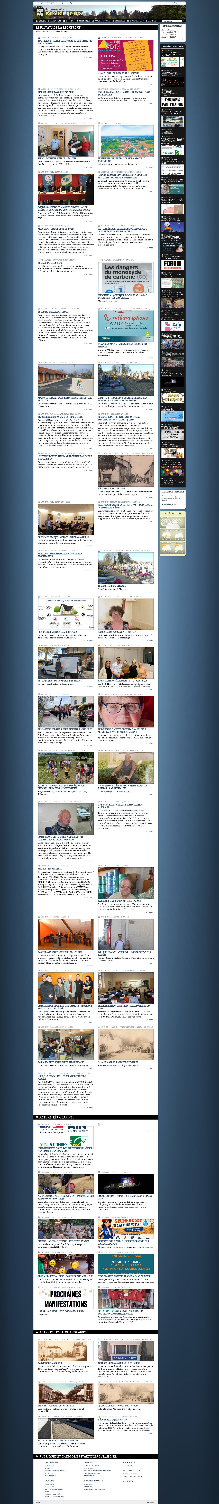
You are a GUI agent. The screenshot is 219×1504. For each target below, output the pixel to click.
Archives (152, 21)
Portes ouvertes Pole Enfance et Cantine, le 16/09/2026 (171, 54)
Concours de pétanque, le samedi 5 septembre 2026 (171, 113)
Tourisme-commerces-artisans (55, 1471)
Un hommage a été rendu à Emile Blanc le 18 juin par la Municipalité (124, 787)
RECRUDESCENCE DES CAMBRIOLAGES (57, 632)
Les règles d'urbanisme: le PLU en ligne (60, 417)
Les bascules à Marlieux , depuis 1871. (119, 1363)
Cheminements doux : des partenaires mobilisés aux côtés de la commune (66, 1149)
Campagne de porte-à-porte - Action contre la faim (172, 161)
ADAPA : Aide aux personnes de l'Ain (118, 73)
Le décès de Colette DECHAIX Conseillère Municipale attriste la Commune (122, 730)
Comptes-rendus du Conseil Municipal (170, 427)
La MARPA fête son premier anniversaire (61, 1062)
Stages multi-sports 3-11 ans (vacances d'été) (124, 1276)
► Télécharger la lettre (170, 504)
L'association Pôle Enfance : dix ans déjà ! (122, 680)
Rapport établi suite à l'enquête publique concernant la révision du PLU (122, 230)
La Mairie (70, 21)
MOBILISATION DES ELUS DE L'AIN (56, 229)
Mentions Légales (171, 3)
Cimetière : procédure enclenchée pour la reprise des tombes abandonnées (122, 399)
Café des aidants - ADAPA (172, 320)
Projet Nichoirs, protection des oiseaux (171, 445)
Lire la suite (88, 57)
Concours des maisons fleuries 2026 (171, 276)
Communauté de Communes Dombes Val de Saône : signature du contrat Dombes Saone (64, 208)
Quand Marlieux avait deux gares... (118, 1062)
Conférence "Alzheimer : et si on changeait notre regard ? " (172, 181)
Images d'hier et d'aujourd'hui (56, 1405)
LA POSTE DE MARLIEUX (50, 1363)
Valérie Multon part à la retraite (118, 632)
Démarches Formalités (60, 309)
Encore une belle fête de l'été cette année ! (63, 1241)
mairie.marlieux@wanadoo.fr (172, 40)
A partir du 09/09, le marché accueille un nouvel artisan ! (171, 74)
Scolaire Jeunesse (102, 21)
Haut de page (150, 1502)
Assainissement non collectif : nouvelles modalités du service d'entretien (122, 176)
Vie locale (54, 694)
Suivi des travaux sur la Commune (58, 1440)
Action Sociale (128, 1466)
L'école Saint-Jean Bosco (112, 1419)
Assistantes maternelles (167, 132)
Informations (118, 260)
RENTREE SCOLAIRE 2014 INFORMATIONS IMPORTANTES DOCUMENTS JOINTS (119, 418)
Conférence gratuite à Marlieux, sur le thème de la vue (172, 201)
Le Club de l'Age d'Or (50, 263)
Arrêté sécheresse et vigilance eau (171, 409)
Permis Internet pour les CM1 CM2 (57, 158)
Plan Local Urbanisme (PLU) (122, 226)
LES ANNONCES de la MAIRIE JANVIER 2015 (60, 680)
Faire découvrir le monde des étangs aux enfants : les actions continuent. (62, 787)
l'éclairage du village (111, 488)
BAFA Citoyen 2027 (169, 392)
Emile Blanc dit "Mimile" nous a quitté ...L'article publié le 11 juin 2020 (60, 838)
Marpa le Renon (56, 363)
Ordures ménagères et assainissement (127, 309)
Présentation (56, 866)
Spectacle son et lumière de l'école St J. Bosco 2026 (171, 374)
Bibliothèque (49, 1491)
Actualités (55, 172)
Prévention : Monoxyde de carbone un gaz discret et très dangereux (122, 296)
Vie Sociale (120, 21)
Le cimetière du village (112, 586)
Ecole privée (123, 1417)
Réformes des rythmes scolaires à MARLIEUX (63, 537)
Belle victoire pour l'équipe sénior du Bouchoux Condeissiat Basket (120, 1312)
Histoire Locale (137, 21)
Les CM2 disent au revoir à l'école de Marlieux (65, 1276)
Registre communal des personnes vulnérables (172, 313)
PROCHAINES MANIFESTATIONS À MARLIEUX (61, 1311)
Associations (58, 260)
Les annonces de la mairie (122, 38)
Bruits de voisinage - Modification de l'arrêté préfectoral (172, 482)
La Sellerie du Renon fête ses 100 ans (119, 901)
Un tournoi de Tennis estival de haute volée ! (172, 337)
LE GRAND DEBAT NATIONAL (53, 312)
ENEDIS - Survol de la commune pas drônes (170, 220)
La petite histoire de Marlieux (129, 453)
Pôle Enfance (123, 646)
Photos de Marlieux (64, 1382)
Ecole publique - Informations (63, 123)
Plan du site (181, 3)
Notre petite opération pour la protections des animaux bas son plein (172, 294)
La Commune (55, 21)
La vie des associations (63, 1287)
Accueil (42, 21)
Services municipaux (50, 868)
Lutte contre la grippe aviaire (56, 92)
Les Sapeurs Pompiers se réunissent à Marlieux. (65, 729)
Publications (56, 38)
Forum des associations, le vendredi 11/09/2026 (172, 257)
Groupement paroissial (92, 1473)
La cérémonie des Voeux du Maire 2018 (60, 952)
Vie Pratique (84, 21)
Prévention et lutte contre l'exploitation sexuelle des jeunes (171, 238)
